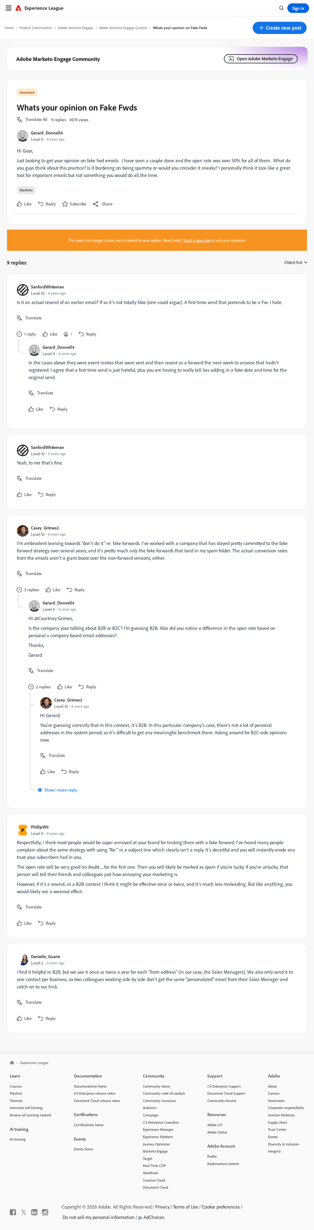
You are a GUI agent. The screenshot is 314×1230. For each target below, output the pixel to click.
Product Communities (36, 27)
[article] (155, 311)
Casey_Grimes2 (45, 527)
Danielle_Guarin (45, 956)
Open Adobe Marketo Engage (265, 59)
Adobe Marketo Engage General (123, 27)
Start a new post (197, 240)
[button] (280, 28)
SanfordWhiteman (47, 286)
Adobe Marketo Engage (75, 27)
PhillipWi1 (40, 826)
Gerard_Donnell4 (47, 132)
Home (9, 27)
